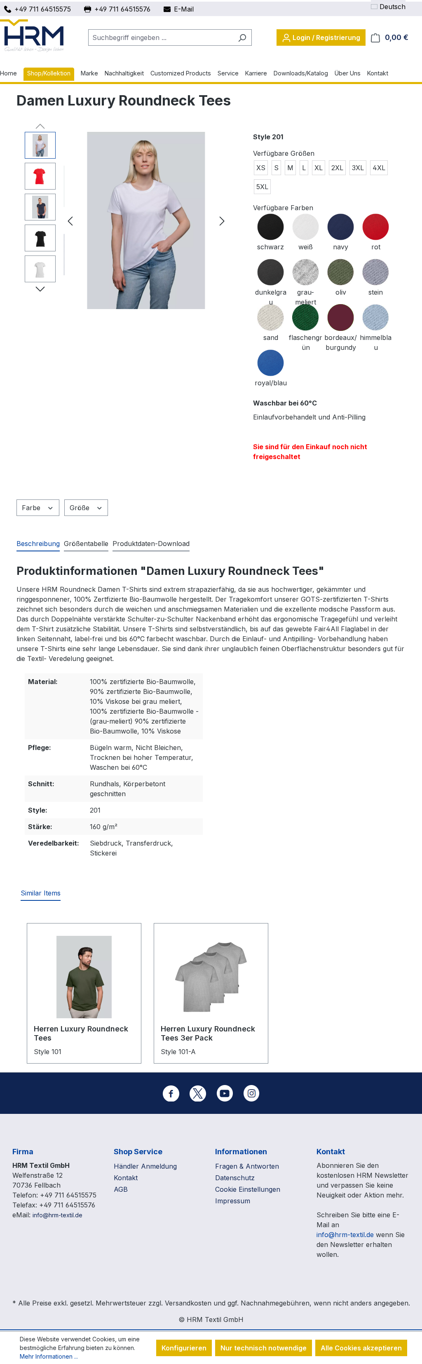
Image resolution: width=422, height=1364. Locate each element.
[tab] (38, 544)
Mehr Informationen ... (49, 1356)
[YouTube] (224, 1093)
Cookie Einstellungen (247, 1189)
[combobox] (160, 37)
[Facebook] (171, 1093)
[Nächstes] (222, 220)
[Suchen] (242, 37)
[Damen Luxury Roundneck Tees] (146, 220)
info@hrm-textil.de (57, 1215)
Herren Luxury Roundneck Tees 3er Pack (208, 1033)
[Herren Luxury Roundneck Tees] (84, 977)
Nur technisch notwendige (263, 1348)
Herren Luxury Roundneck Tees (81, 1033)
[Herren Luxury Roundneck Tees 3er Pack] (211, 977)
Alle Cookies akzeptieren (361, 1348)
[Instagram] (251, 1093)
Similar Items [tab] (41, 893)
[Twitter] (198, 1093)
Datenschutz (235, 1178)
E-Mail (184, 9)
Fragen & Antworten (247, 1166)
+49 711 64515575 (42, 9)
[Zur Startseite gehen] (31, 35)
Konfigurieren (184, 1348)
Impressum (232, 1201)
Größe (80, 508)
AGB (121, 1189)
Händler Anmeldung (145, 1166)
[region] (126, 220)
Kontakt (126, 1178)
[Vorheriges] (70, 220)
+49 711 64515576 (122, 9)
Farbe (32, 508)
